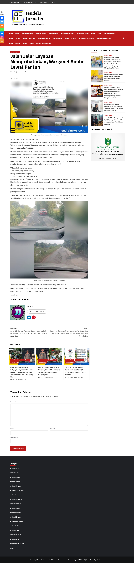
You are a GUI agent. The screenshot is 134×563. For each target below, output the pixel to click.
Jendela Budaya (109, 33)
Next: (69, 332)
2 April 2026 (20, 380)
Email (52, 429)
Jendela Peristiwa (82, 33)
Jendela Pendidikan (67, 33)
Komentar (14, 402)
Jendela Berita (14, 33)
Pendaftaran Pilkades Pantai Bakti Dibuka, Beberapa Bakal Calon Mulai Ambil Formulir (113, 78)
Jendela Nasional (27, 33)
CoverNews (90, 560)
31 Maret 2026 (48, 377)
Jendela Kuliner (28, 43)
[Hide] (1, 45)
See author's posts (37, 311)
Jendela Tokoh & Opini (86, 38)
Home (53, 2)
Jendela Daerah (40, 33)
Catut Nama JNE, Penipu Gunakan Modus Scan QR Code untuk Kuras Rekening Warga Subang (76, 371)
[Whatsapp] (2, 29)
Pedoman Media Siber (29, 2)
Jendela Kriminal (15, 38)
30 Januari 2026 (76, 377)
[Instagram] (2, 37)
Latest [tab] (95, 50)
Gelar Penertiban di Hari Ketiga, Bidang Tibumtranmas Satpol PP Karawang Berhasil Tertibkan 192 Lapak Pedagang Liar (21, 372)
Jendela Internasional (103, 38)
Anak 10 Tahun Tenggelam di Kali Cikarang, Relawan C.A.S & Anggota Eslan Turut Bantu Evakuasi (113, 121)
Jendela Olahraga (29, 38)
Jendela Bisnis (57, 38)
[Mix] (2, 26)
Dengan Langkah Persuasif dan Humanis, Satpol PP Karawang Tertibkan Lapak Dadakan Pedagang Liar (49, 371)
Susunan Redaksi (43, 2)
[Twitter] (2, 22)
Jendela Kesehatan (43, 38)
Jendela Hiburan (70, 38)
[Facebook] (2, 18)
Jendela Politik (96, 33)
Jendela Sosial (53, 33)
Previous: (28, 332)
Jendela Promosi (14, 43)
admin (13, 72)
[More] (2, 41)
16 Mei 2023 (21, 72)
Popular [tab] (104, 50)
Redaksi (12, 548)
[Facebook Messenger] (2, 33)
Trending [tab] (114, 50)
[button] (124, 38)
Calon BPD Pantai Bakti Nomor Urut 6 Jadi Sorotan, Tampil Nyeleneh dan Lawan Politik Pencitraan (113, 107)
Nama (12, 429)
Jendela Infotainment (43, 43)
